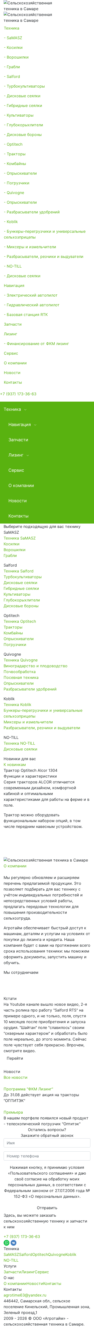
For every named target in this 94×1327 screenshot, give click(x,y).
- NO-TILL (13, 266)
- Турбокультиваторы (24, 86)
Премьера (13, 1112)
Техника (11, 28)
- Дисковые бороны (23, 134)
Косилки (12, 543)
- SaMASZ (13, 37)
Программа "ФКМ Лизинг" (28, 1089)
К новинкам (15, 764)
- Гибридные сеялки (23, 105)
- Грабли (12, 66)
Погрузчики (15, 644)
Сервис (11, 353)
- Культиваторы (19, 115)
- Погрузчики (16, 182)
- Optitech (13, 144)
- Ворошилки (16, 57)
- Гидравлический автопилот (32, 304)
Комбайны (13, 632)
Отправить (47, 1207)
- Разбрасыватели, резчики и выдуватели (43, 256)
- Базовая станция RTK (26, 314)
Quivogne (56, 1254)
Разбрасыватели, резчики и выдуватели (42, 727)
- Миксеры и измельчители (30, 246)
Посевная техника (21, 677)
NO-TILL (11, 1260)
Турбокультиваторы (23, 576)
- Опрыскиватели (20, 173)
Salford (25, 1254)
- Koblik (11, 221)
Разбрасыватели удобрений (30, 689)
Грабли (10, 555)
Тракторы (13, 627)
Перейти (15, 1058)
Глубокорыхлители (22, 600)
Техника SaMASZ (20, 538)
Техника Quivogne (21, 660)
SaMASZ (11, 1254)
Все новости (15, 1077)
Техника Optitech (20, 621)
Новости (12, 372)
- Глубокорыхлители (23, 124)
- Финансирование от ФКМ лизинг (36, 343)
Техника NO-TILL (19, 743)
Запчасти (13, 324)
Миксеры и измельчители (28, 722)
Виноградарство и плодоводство (35, 665)
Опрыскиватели (19, 638)
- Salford (12, 76)
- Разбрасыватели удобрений (32, 212)
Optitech (40, 1254)
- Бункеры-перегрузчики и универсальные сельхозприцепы (45, 234)
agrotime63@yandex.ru (25, 1295)
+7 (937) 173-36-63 (18, 393)
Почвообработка (20, 671)
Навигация (14, 285)
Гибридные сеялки (21, 588)
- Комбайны (15, 163)
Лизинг (10, 333)
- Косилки (13, 47)
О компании (15, 362)
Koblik (70, 1254)
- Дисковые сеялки (22, 95)
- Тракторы (15, 153)
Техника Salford (19, 571)
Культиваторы (17, 594)
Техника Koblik (17, 704)
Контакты (13, 382)
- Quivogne (14, 192)
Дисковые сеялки (20, 582)
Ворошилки (15, 549)
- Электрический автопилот (31, 295)
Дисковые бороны (21, 605)
